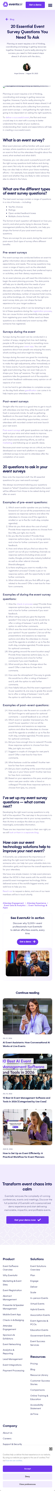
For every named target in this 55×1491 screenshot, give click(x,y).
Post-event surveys (11, 430)
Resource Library (39, 1375)
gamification (31, 390)
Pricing (34, 1363)
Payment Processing (13, 1370)
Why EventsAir (10, 1275)
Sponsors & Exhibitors (9, 1337)
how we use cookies (14, 1460)
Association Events (40, 1315)
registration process (42, 311)
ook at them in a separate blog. (24, 832)
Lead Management (12, 1359)
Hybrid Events (37, 1309)
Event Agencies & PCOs (39, 1322)
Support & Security (12, 1444)
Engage (34, 1281)
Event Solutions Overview (38, 1268)
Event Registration (12, 1290)
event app (29, 346)
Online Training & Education (39, 1397)
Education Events (39, 1330)
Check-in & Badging (13, 1320)
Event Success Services (37, 1343)
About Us (7, 1433)
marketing (7, 443)
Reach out (7, 891)
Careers (7, 1438)
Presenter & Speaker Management (13, 1307)
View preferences (27, 1484)
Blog (32, 1369)
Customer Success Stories (40, 1382)
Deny (27, 1476)
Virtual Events (37, 1303)
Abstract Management (10, 1298)
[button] (50, 1448)
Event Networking (12, 1344)
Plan (32, 1275)
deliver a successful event (17, 117)
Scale (33, 1292)
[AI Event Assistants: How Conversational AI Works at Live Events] (27, 1016)
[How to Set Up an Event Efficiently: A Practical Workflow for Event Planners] (27, 1127)
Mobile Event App (12, 1314)
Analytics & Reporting (8, 1352)
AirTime (34, 1414)
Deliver (34, 1286)
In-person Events (39, 1298)
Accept (27, 1469)
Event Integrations (12, 1365)
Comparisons (37, 1390)
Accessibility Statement (36, 1407)
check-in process (25, 604)
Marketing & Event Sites (12, 1283)
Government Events (40, 1335)
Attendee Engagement (9, 1327)
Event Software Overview (10, 1268)
